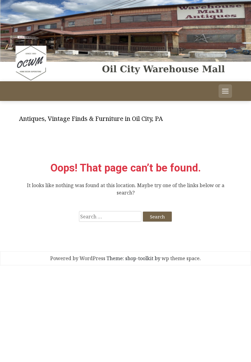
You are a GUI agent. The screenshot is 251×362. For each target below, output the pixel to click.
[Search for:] (110, 216)
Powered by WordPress (77, 258)
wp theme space (181, 258)
